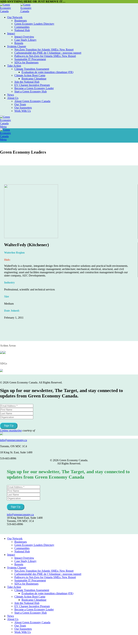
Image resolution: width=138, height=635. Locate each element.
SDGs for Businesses (26, 62)
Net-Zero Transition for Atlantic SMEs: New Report (43, 49)
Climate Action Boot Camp (29, 75)
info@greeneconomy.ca (13, 440)
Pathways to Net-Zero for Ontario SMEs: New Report (45, 56)
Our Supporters (23, 107)
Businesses (20, 20)
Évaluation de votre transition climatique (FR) (47, 72)
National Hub (22, 30)
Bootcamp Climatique (34, 78)
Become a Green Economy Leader (34, 88)
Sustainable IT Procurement (30, 59)
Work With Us (22, 110)
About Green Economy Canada (32, 101)
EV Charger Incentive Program (32, 85)
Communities (21, 26)
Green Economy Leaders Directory (34, 23)
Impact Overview (24, 36)
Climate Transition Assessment (31, 68)
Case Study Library (25, 39)
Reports (18, 43)
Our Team (20, 104)
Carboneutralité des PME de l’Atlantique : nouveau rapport (47, 52)
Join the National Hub (26, 81)
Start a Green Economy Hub (30, 91)
